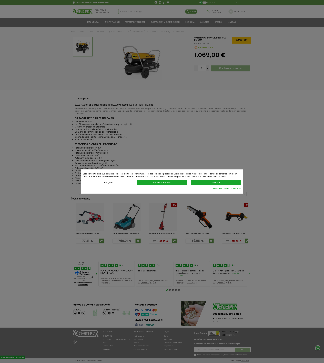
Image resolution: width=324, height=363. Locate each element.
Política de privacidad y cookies (227, 188)
